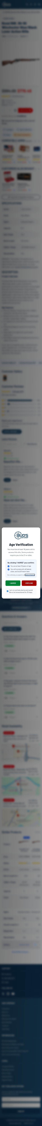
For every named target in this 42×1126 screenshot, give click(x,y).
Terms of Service (30, 575)
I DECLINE (29, 583)
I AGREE (13, 583)
